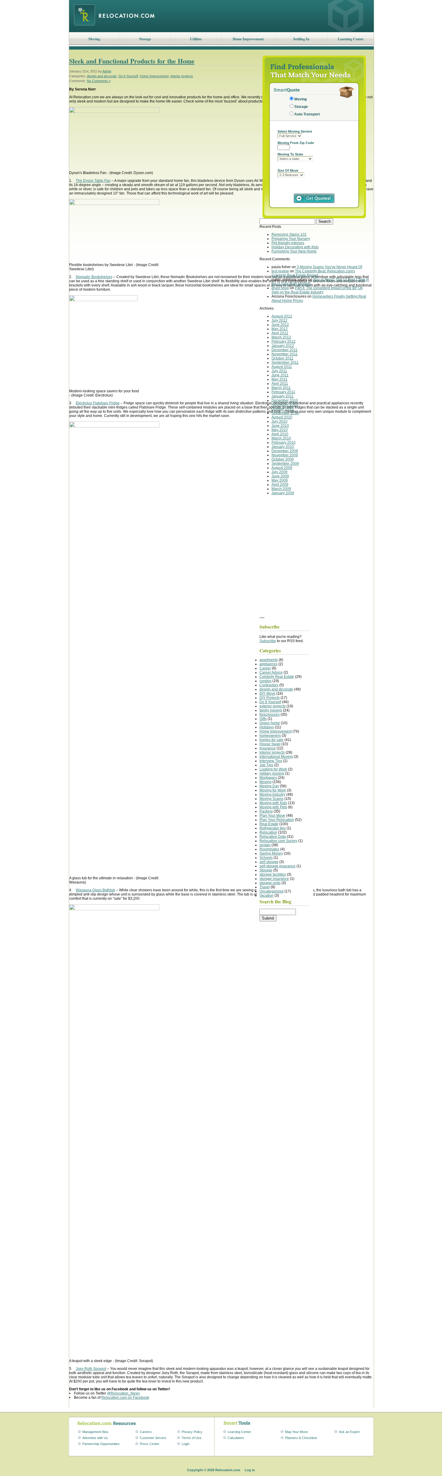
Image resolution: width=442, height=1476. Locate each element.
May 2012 (280, 329)
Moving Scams (271, 799)
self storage (268, 862)
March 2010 (281, 438)
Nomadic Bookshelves (94, 277)
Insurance (267, 748)
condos (265, 681)
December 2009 (285, 451)
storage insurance (274, 879)
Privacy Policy (192, 1432)
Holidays (266, 727)
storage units (270, 883)
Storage (145, 38)
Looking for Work (273, 769)
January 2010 (283, 447)
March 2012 (281, 337)
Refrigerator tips (272, 828)
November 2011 (285, 354)
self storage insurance (277, 866)
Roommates (269, 849)
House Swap (270, 744)
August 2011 (282, 367)
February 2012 (284, 341)
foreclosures (269, 714)
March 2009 (281, 489)
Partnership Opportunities (101, 1444)
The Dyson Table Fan (93, 181)
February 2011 (283, 392)
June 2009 (280, 476)
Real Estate (268, 824)
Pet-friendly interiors (288, 243)
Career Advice (271, 672)
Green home (269, 723)
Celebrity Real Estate (276, 677)
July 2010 (279, 421)
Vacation (266, 895)
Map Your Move (296, 1432)
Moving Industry (272, 794)
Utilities (196, 38)
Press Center (149, 1444)
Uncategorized (271, 891)
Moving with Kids (273, 803)
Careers (146, 1432)
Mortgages (268, 778)
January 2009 (283, 493)
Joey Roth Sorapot (91, 1369)
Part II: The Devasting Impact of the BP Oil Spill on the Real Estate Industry (317, 290)
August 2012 (282, 316)
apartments (268, 660)
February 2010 (284, 442)
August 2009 (282, 468)
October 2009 (283, 459)
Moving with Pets (273, 807)
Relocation (268, 832)
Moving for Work (272, 790)
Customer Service (153, 1438)
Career (265, 668)
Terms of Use (191, 1438)
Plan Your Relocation (276, 820)
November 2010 (285, 405)
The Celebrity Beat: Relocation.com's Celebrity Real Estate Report (313, 273)
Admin (106, 71)
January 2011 (283, 396)
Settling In (301, 38)
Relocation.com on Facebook (125, 1397)
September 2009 (285, 463)
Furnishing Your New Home (294, 251)
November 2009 (285, 455)
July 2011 (279, 371)
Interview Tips (270, 761)
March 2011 (281, 388)
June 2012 (280, 325)
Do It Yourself (128, 76)
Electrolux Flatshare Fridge (98, 403)
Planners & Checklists (301, 1438)
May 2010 (280, 430)
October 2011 (282, 358)
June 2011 (280, 375)
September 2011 (285, 362)
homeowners (270, 735)
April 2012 (280, 333)
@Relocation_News (123, 1393)
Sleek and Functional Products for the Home (132, 61)
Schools (266, 858)
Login (185, 1444)
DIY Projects (269, 698)
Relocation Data (272, 836)
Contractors (268, 685)
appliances (268, 664)
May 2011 (279, 379)
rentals (265, 845)
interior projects (181, 76)
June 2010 (280, 426)
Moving (94, 38)
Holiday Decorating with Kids (295, 247)
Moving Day (269, 786)
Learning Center (351, 38)
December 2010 (285, 400)
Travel (264, 887)
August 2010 (282, 417)
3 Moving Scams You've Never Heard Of (329, 267)
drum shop (280, 288)
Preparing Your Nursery (291, 239)
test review (280, 271)
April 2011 (280, 383)
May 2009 (280, 480)
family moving (270, 710)
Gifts (263, 719)
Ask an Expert (349, 1432)
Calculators (236, 1438)
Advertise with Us (95, 1438)
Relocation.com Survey (278, 841)
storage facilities (272, 874)
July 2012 (279, 320)
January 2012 (283, 346)
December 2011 (285, 350)
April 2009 (280, 484)
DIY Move (267, 693)
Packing (266, 811)
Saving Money (271, 853)
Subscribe (267, 641)
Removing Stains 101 (289, 234)
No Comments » (99, 81)
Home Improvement (248, 38)
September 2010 (285, 413)
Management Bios (95, 1432)
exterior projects (272, 706)
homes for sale (271, 740)
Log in (250, 1470)
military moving (271, 773)
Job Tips (266, 765)
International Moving (276, 757)
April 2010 (280, 434)
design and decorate (102, 76)
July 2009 (279, 472)
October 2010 (283, 409)
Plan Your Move (272, 815)
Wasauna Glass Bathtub (95, 890)
